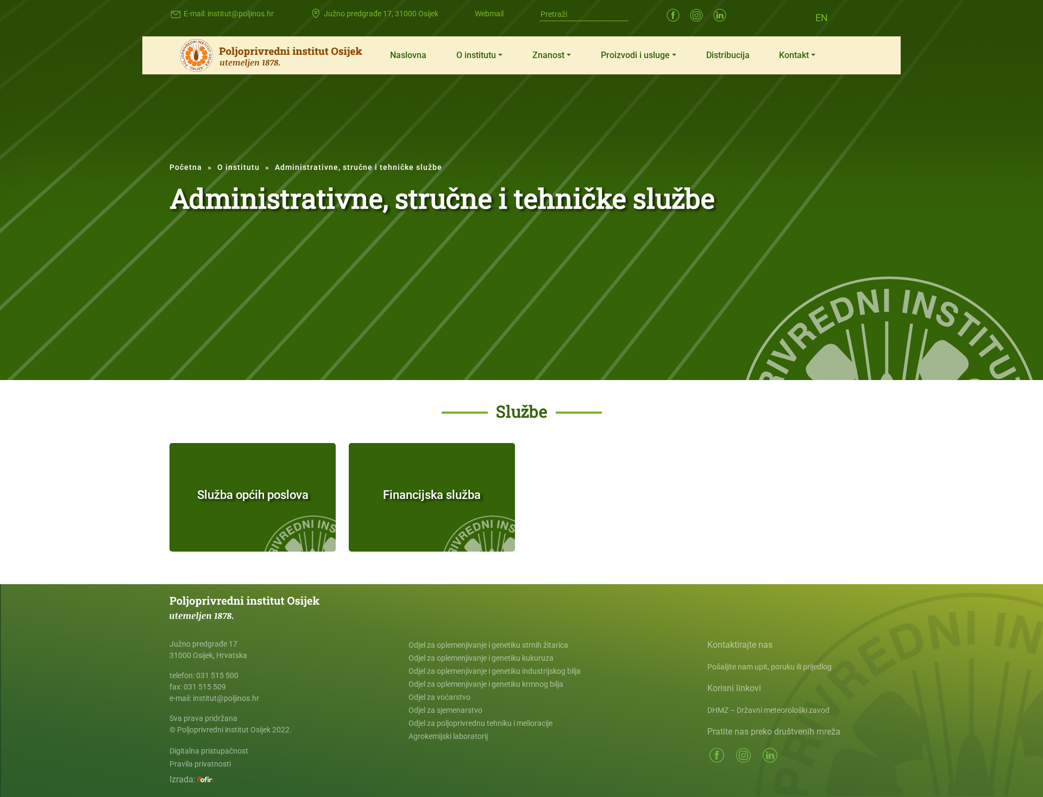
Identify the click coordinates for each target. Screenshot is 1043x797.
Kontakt (794, 55)
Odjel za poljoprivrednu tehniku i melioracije (480, 723)
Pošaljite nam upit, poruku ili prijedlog (769, 666)
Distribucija (728, 55)
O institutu (476, 55)
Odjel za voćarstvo (439, 697)
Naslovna (408, 55)
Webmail (489, 13)
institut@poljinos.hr (241, 13)
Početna (185, 167)
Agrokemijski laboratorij (448, 736)
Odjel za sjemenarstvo (445, 710)
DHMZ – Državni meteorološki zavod (768, 710)
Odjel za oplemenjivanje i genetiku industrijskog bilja (495, 671)
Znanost (548, 55)
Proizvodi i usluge (635, 55)
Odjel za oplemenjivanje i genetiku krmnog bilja (486, 684)
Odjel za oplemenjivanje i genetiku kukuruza (481, 658)
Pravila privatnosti (200, 764)
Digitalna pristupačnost (208, 751)
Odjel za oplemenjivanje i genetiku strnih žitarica (488, 645)
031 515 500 (217, 675)
